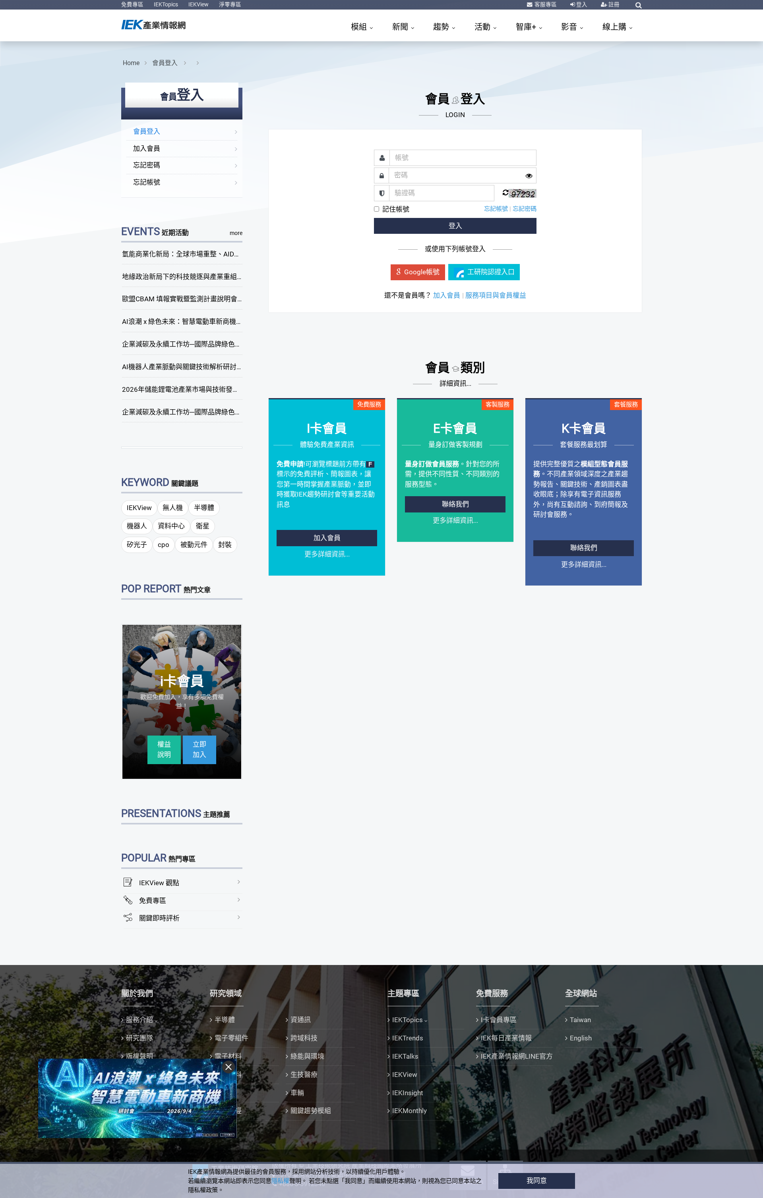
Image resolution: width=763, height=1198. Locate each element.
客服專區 (545, 4)
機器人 (137, 526)
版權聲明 (139, 1056)
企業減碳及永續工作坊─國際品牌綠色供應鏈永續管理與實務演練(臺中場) (231, 344)
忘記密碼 (146, 165)
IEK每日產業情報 (506, 1038)
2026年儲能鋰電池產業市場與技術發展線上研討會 (197, 389)
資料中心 (171, 526)
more (236, 233)
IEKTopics (166, 4)
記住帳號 (395, 209)
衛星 (202, 526)
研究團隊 (139, 1038)
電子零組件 (231, 1038)
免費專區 (132, 4)
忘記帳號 (146, 182)
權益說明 (164, 749)
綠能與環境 (307, 1056)
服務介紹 (139, 1020)
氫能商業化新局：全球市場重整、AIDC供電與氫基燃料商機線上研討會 (227, 254)
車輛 (297, 1093)
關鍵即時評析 (159, 918)
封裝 (225, 545)
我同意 (537, 1181)
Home (131, 63)
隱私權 (280, 1181)
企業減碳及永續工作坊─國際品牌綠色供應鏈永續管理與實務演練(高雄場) (231, 412)
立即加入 (199, 749)
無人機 (173, 508)
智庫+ (527, 27)
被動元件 (193, 545)
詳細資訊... (455, 383)
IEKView (198, 4)
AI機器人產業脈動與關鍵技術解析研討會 (182, 367)
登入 (581, 4)
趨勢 (442, 27)
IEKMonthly (409, 1111)
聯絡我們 (455, 504)
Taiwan (580, 1020)
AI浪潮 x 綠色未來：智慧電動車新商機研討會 (189, 322)
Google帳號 (422, 272)
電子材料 (228, 1056)
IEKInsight (407, 1093)
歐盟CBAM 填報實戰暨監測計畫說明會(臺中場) (192, 299)
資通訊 (300, 1020)
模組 (360, 27)
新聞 (401, 27)
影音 (570, 27)
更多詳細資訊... (327, 554)
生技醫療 (304, 1075)
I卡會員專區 (499, 1020)
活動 (483, 27)
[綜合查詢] (638, 5)
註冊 (613, 4)
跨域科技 (304, 1038)
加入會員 (146, 148)
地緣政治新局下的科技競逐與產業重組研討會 (189, 277)
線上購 (615, 27)
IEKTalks (405, 1056)
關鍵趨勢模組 (310, 1111)
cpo (163, 545)
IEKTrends (407, 1038)
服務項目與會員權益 (495, 295)
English (581, 1038)
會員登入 (165, 63)
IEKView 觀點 (159, 883)
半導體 (204, 508)
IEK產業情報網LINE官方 (517, 1056)
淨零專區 (230, 4)
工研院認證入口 (491, 272)
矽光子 (137, 545)
